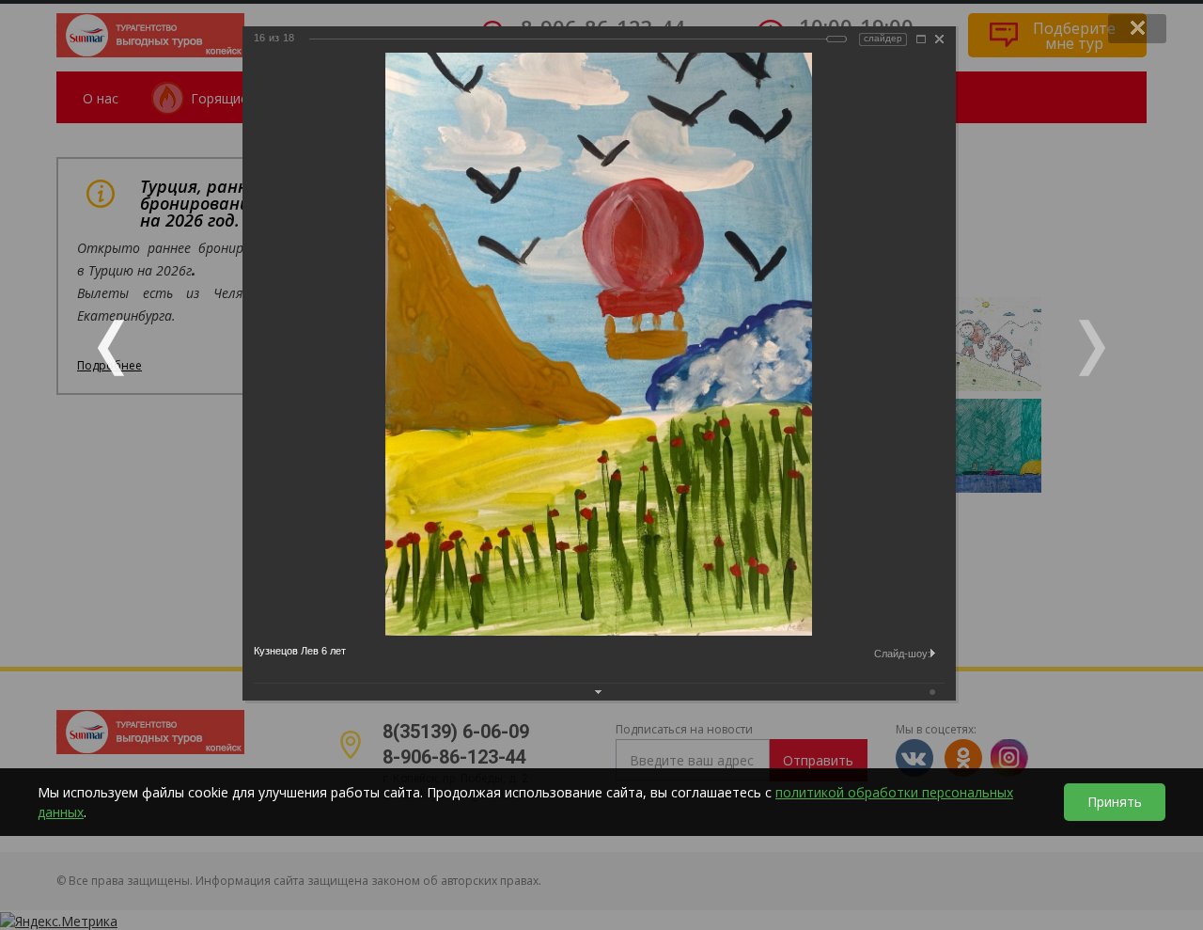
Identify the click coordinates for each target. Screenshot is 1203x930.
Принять (1114, 802)
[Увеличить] (921, 39)
